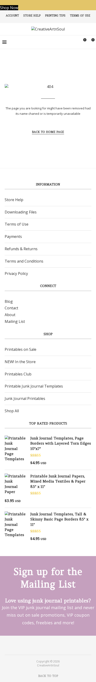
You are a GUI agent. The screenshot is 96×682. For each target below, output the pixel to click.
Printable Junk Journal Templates (34, 386)
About (10, 314)
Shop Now (9, 7)
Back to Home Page (48, 132)
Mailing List (15, 321)
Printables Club (18, 374)
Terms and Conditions (24, 261)
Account (12, 15)
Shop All (12, 410)
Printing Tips (55, 15)
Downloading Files (21, 212)
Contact (11, 308)
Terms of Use (80, 15)
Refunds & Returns (21, 248)
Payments (13, 236)
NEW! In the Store (20, 361)
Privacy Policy (16, 273)
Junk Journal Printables (25, 398)
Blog (9, 301)
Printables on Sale (20, 349)
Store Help (32, 15)
